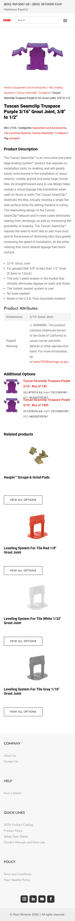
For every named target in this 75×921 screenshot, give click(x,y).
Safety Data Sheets (16, 836)
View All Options (23, 500)
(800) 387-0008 (43, 4)
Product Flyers (13, 830)
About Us (10, 755)
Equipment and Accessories (29, 87)
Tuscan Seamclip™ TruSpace (33, 92)
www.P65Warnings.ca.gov (51, 362)
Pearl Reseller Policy (17, 880)
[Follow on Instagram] (24, 899)
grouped (14, 138)
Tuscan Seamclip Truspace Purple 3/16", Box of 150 (46, 383)
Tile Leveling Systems (17, 133)
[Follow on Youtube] (42, 899)
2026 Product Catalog (18, 824)
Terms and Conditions (17, 874)
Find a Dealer (12, 793)
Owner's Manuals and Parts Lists (24, 842)
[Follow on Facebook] (50, 899)
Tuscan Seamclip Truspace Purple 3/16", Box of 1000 (46, 402)
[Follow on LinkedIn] (33, 899)
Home (7, 87)
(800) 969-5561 (14, 4)
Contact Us (11, 761)
